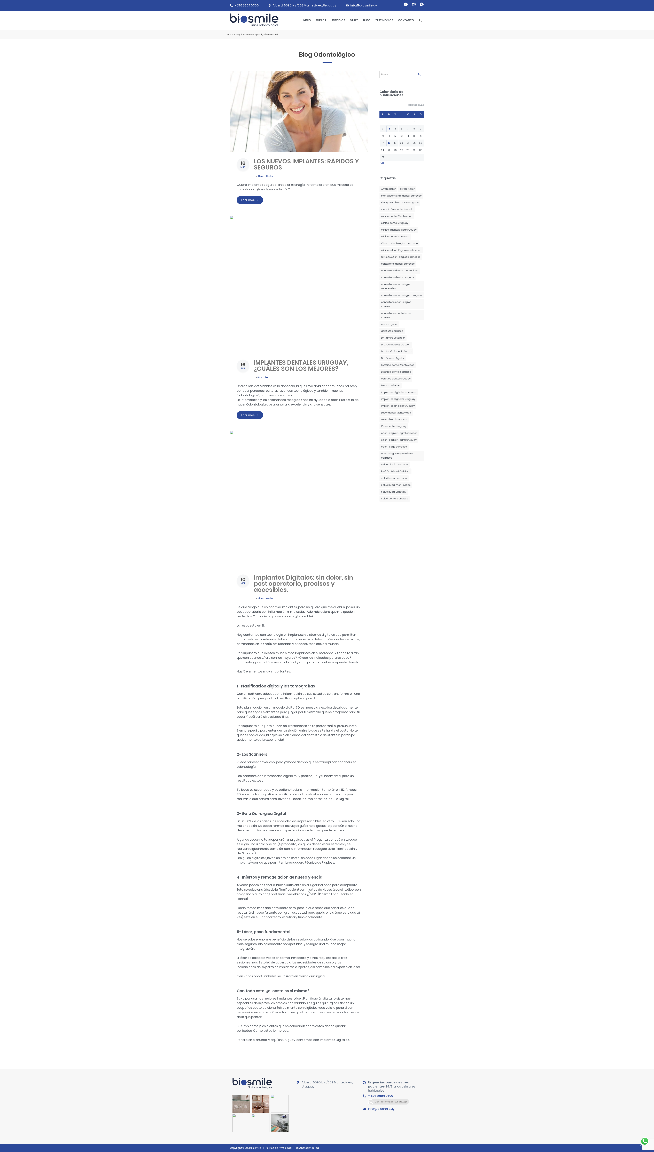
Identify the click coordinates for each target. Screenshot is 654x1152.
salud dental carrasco (394, 498)
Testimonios (384, 20)
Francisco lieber (390, 385)
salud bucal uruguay (393, 491)
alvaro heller (407, 189)
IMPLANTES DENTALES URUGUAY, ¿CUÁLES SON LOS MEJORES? (301, 365)
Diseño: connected (307, 1148)
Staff (354, 20)
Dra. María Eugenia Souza (396, 351)
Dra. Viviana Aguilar (392, 358)
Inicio (307, 20)
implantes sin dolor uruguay (398, 406)
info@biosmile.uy (363, 5)
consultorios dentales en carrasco (396, 315)
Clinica (321, 20)
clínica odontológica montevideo (401, 250)
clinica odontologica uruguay (399, 229)
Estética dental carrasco (396, 372)
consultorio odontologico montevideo (396, 286)
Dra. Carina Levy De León (395, 344)
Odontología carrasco (394, 464)
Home (230, 34)
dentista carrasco (392, 331)
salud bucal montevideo (396, 485)
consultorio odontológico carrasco (396, 304)
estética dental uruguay (396, 378)
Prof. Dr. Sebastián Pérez (395, 471)
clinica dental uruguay (394, 223)
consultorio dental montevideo (399, 270)
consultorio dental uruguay (397, 277)
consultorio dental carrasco (398, 263)
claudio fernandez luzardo (397, 209)
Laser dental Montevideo (396, 412)
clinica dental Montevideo (396, 216)
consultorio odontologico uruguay (401, 295)
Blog (366, 20)
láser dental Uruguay (393, 426)
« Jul (381, 163)
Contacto (406, 20)
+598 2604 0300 (247, 5)
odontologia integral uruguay (399, 440)
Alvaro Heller (265, 176)
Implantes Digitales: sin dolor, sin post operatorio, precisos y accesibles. (303, 583)
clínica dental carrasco (395, 236)
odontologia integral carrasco (399, 433)
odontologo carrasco (394, 446)
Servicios (338, 20)
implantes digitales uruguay (398, 399)
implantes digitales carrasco (398, 392)
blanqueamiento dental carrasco (401, 195)
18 (389, 143)
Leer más (252, 200)
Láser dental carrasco (394, 419)
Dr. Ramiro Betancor (393, 337)
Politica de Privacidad (279, 1148)
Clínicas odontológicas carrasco (401, 257)
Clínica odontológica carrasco (399, 243)
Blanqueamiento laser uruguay (400, 202)
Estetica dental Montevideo (397, 365)
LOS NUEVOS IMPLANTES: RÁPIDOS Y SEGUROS (306, 164)
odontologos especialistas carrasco (397, 455)
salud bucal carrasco (394, 478)
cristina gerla (389, 324)
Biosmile (263, 377)
